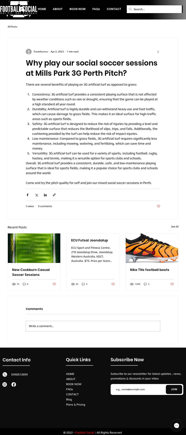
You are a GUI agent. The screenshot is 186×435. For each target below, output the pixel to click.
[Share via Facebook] (27, 195)
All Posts (12, 26)
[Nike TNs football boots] (152, 248)
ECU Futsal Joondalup (89, 240)
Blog (69, 399)
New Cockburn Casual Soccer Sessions (31, 272)
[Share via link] (54, 195)
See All (174, 226)
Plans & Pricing (75, 404)
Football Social (84, 432)
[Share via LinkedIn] (45, 195)
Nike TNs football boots (149, 269)
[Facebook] (13, 384)
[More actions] (158, 52)
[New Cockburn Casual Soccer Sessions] (34, 248)
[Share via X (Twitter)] (36, 195)
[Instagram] (4, 384)
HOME (70, 374)
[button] (21, 8)
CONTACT (72, 394)
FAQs (69, 389)
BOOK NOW (73, 384)
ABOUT (70, 379)
